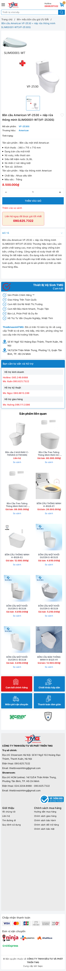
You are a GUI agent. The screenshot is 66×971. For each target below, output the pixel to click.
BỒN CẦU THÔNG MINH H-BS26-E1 (49, 504)
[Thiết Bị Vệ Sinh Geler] (18, 716)
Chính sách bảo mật (44, 829)
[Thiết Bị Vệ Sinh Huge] (48, 716)
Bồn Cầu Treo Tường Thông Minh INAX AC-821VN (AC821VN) (17, 505)
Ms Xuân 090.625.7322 (16, 381)
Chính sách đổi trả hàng (46, 824)
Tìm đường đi (9, 820)
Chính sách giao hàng (45, 816)
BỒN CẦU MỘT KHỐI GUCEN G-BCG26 (17, 607)
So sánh (17, 462)
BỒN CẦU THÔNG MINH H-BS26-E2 (17, 556)
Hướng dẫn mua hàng (45, 811)
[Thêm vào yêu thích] (62, 115)
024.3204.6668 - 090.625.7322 (32, 785)
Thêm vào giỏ (33, 200)
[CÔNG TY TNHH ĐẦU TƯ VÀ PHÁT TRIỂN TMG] (13, 5)
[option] (33, 63)
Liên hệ (6, 816)
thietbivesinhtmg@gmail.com (25, 768)
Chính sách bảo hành (45, 820)
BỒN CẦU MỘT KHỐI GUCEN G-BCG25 (48, 556)
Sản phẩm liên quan (33, 413)
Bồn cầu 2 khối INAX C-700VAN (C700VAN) (17, 453)
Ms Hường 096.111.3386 (16, 404)
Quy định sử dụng (11, 824)
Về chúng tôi (8, 811)
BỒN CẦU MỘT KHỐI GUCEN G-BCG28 (17, 658)
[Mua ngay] (34, 434)
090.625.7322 (22, 763)
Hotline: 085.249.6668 (15, 377)
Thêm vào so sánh (12, 208)
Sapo (40, 966)
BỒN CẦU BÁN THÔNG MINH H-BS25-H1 (49, 658)
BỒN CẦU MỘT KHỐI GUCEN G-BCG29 (48, 607)
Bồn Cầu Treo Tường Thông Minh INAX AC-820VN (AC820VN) (49, 453)
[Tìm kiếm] (61, 12)
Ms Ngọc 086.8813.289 (16, 393)
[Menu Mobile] (3, 4)
